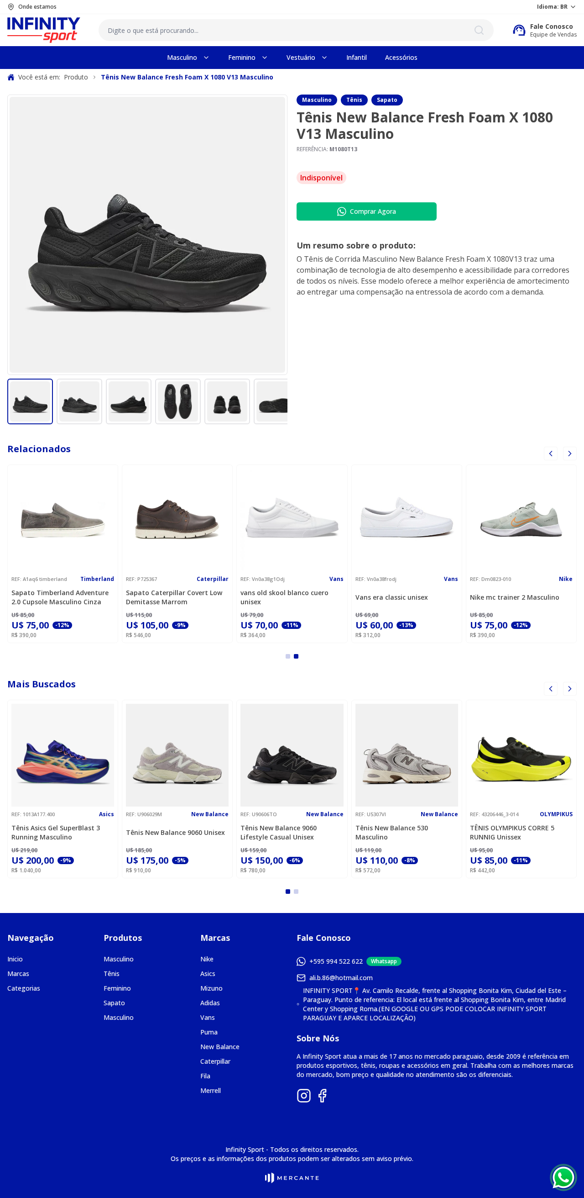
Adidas (210, 1002)
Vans (207, 1017)
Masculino (317, 100)
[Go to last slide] (551, 689)
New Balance (220, 1046)
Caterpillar (215, 1061)
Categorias (23, 988)
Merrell (210, 1090)
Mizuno (211, 988)
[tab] (288, 656)
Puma (209, 1032)
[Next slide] (570, 689)
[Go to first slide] (570, 453)
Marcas (18, 973)
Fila (205, 1075)
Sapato (387, 100)
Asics (207, 973)
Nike (207, 959)
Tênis (354, 100)
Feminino (117, 988)
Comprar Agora (373, 211)
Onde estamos (37, 7)
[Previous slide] (551, 453)
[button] (30, 401)
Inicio (15, 959)
